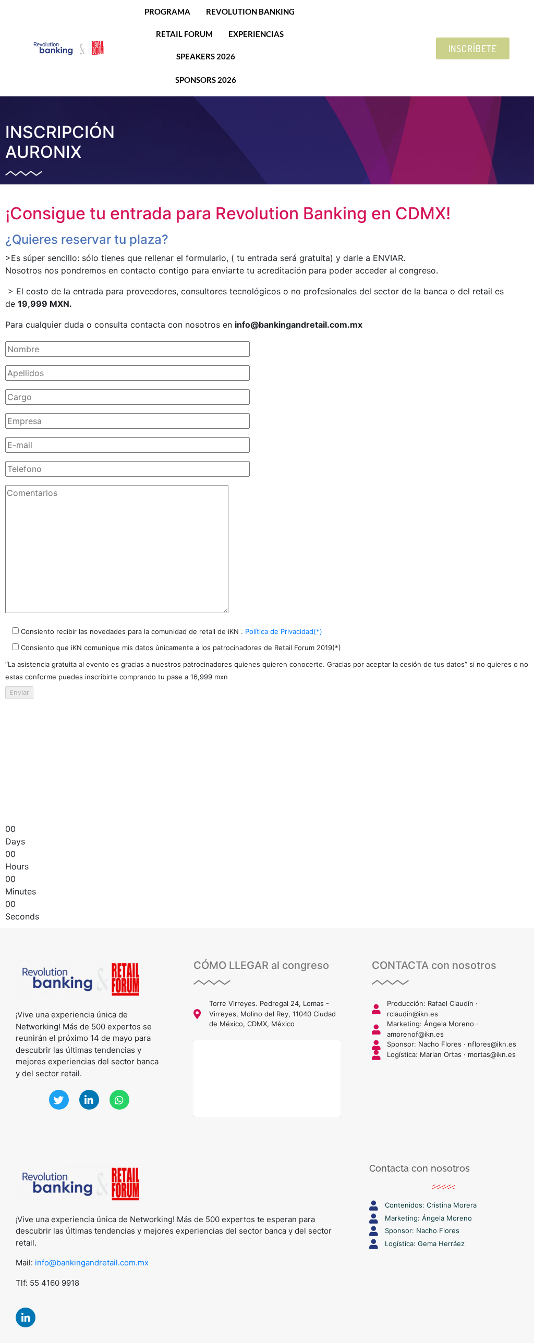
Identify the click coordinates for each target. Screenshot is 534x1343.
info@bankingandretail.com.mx (92, 1262)
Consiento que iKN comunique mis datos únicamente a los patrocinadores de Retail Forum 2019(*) (180, 647)
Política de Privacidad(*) (283, 631)
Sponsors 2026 (205, 79)
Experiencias (256, 34)
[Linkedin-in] (25, 1317)
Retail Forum (184, 34)
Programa (167, 11)
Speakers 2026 (205, 56)
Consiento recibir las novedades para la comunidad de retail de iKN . (170, 631)
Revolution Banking (250, 11)
